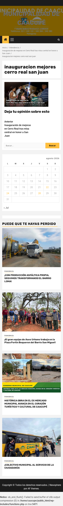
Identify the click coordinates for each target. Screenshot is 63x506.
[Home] (5, 40)
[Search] (59, 40)
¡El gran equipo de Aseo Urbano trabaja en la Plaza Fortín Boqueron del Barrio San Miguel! (30, 341)
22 (47, 187)
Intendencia (9, 271)
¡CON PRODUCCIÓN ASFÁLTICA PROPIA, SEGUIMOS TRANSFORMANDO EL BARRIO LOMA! (27, 278)
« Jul (6, 207)
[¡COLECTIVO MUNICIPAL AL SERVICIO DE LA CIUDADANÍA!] (31, 437)
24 (7, 193)
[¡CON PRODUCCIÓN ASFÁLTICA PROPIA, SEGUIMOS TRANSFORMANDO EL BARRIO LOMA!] (31, 247)
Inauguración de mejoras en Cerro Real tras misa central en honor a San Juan (17, 128)
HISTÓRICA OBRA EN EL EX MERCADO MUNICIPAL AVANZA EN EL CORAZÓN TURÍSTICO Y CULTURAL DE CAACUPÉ (25, 403)
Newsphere (55, 485)
